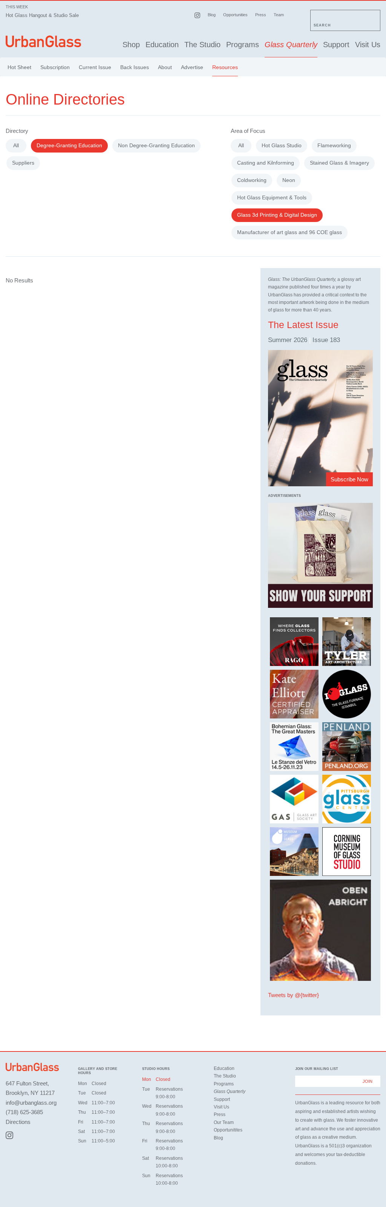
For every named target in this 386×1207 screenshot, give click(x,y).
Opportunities (235, 14)
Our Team (224, 1122)
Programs (242, 44)
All (16, 145)
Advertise (192, 67)
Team (279, 14)
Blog (212, 14)
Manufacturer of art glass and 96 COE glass (289, 232)
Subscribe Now (349, 479)
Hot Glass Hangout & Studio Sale (42, 15)
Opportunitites (228, 1130)
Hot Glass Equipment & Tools (271, 197)
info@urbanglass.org (31, 1102)
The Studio (202, 44)
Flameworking (334, 145)
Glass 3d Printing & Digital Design (277, 215)
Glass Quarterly (291, 44)
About (165, 67)
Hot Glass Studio (282, 145)
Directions (18, 1122)
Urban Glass (43, 42)
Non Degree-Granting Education (156, 145)
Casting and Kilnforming (265, 163)
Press (260, 14)
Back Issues (134, 67)
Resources (225, 67)
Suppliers (23, 163)
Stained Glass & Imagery (339, 163)
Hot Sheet (19, 67)
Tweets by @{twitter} (293, 995)
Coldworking (252, 180)
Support (336, 44)
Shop (131, 44)
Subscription (55, 67)
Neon (288, 180)
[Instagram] (9, 1135)
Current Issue (95, 67)
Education (162, 44)
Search (322, 25)
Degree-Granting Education (69, 145)
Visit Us (367, 44)
